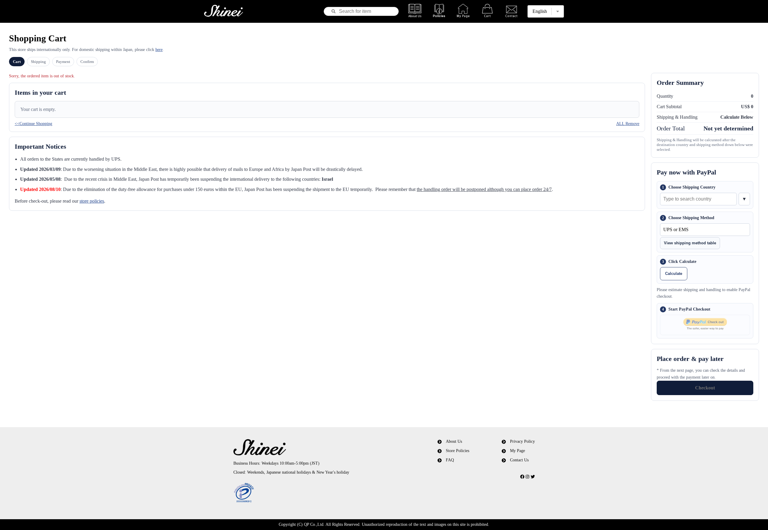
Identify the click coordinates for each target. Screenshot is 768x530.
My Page (517, 450)
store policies (92, 201)
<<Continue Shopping (33, 123)
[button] (312, 493)
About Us (454, 441)
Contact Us (519, 460)
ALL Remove (627, 123)
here (159, 49)
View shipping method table (690, 243)
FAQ (450, 460)
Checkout (705, 387)
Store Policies (457, 450)
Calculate (673, 273)
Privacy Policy (522, 441)
